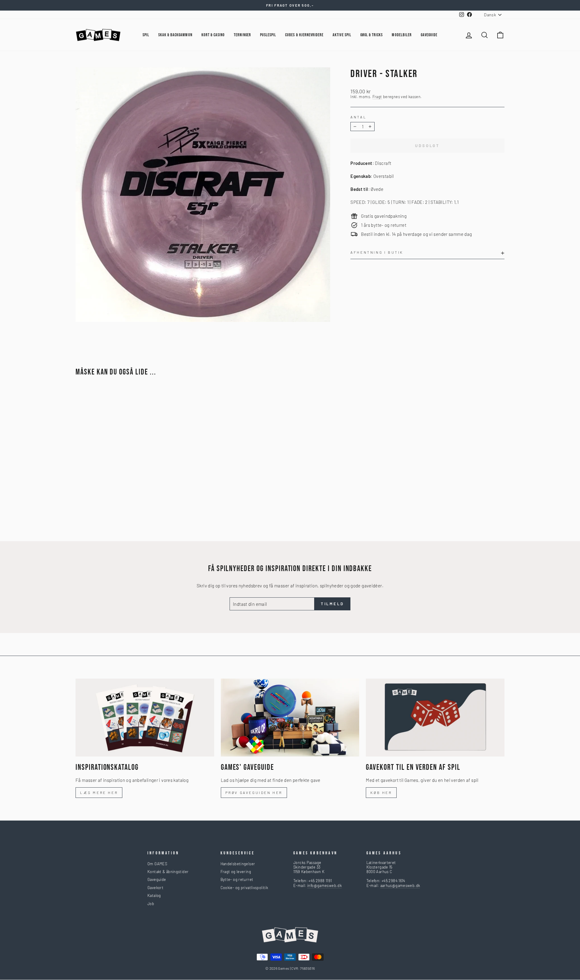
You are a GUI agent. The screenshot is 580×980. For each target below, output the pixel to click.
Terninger (242, 34)
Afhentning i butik (376, 252)
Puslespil (268, 34)
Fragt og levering (236, 871)
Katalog (154, 895)
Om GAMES (157, 863)
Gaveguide (156, 879)
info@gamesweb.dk (324, 885)
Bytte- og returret (237, 879)
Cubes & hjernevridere (304, 34)
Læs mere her (99, 792)
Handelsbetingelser (238, 863)
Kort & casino (213, 34)
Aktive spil (342, 34)
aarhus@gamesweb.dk (400, 885)
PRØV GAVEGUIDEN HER (253, 792)
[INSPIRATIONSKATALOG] (145, 718)
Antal (358, 117)
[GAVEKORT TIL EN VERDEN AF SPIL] (435, 718)
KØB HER (381, 792)
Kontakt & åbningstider (167, 871)
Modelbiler (402, 34)
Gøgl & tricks (371, 34)
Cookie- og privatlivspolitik (244, 887)
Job (150, 903)
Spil (146, 34)
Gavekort (155, 887)
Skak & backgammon (175, 34)
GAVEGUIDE (429, 34)
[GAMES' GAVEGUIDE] (290, 718)
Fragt (377, 97)
